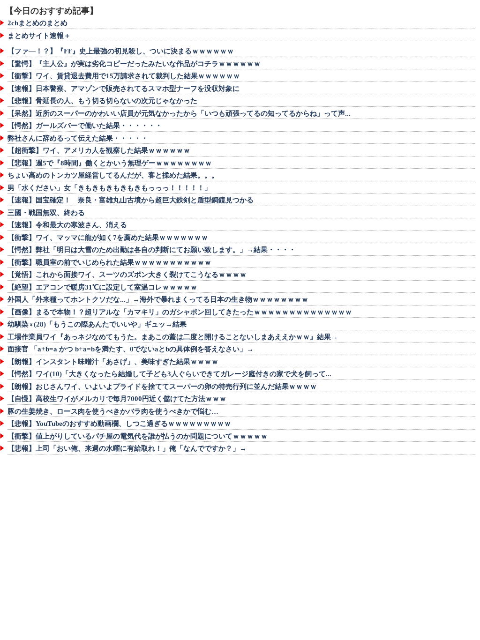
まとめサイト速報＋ (39, 35)
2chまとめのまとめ (38, 23)
